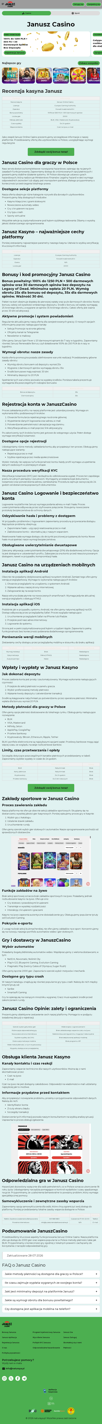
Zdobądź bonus (51, 724)
